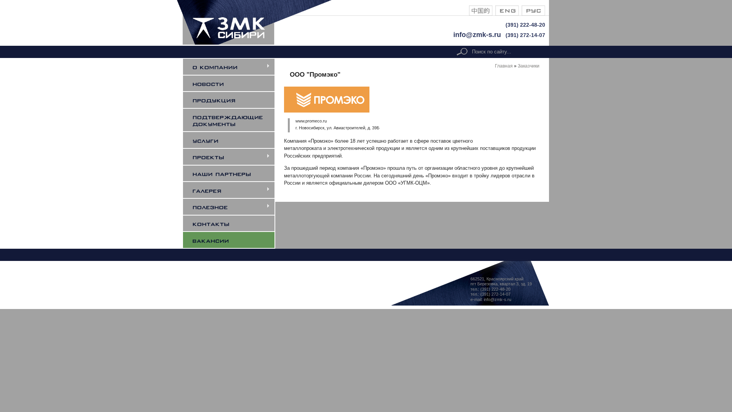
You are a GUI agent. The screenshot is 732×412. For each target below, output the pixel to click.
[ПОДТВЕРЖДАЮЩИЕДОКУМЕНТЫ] (233, 120)
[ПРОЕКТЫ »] (233, 157)
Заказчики (528, 65)
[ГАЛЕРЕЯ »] (233, 190)
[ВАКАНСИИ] (233, 240)
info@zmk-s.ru (477, 35)
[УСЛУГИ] (233, 140)
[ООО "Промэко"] (481, 14)
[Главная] (259, 43)
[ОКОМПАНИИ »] (233, 67)
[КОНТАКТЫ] (233, 224)
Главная (504, 65)
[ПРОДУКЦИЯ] (233, 100)
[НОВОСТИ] (233, 84)
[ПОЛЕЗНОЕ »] (233, 207)
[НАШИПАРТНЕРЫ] (233, 174)
